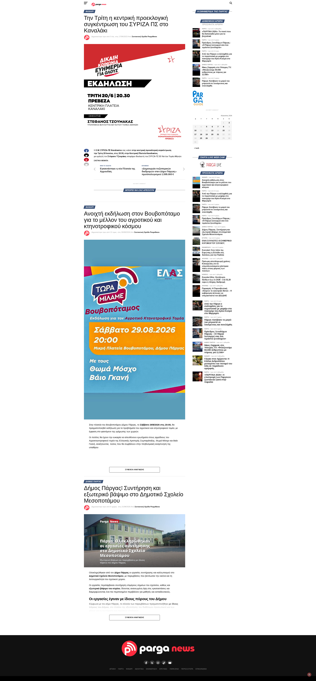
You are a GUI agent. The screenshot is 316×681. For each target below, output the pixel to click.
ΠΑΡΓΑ (121, 669)
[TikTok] (163, 662)
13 (212, 130)
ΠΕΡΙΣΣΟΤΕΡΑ (187, 669)
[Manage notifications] (309, 675)
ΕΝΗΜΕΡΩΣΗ (151, 669)
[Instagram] (158, 662)
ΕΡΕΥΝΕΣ (163, 669)
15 (224, 130)
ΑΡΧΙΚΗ (112, 669)
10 (195, 130)
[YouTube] (169, 662)
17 (195, 134)
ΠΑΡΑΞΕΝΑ (174, 669)
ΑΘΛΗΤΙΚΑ (139, 669)
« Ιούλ (196, 148)
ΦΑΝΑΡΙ (129, 669)
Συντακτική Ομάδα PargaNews (144, 36)
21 (218, 134)
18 (201, 134)
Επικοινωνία (201, 669)
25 (201, 138)
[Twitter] (152, 662)
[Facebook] (146, 662)
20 (212, 134)
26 (207, 138)
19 (207, 134)
